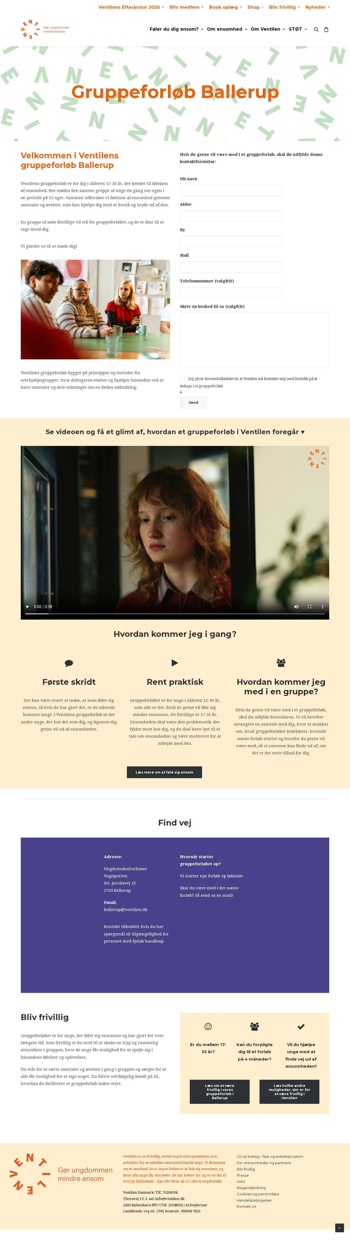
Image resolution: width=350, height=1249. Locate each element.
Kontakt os (246, 1206)
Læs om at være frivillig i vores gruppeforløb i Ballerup (220, 1092)
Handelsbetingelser (254, 1200)
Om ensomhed (224, 29)
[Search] (317, 29)
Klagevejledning (251, 1187)
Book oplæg (223, 7)
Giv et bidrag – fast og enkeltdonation (270, 1156)
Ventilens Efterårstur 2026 (129, 7)
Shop (253, 7)
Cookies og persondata (258, 1194)
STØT (295, 29)
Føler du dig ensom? (174, 29)
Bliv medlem (185, 7)
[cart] (325, 29)
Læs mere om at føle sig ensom (164, 772)
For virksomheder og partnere (264, 1163)
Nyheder (315, 7)
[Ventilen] (45, 29)
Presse (243, 1175)
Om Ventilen (265, 29)
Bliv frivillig (282, 7)
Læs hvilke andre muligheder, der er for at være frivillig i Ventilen (290, 1092)
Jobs (241, 1181)
